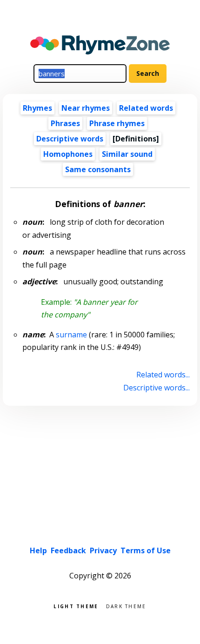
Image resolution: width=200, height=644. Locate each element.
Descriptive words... (156, 387)
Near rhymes (85, 108)
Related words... (162, 374)
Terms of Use (145, 550)
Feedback (68, 550)
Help (38, 550)
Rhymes (37, 108)
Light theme (75, 605)
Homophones (68, 154)
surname (71, 334)
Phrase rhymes (117, 123)
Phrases (65, 123)
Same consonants (98, 169)
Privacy (103, 550)
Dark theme (126, 605)
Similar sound (127, 154)
